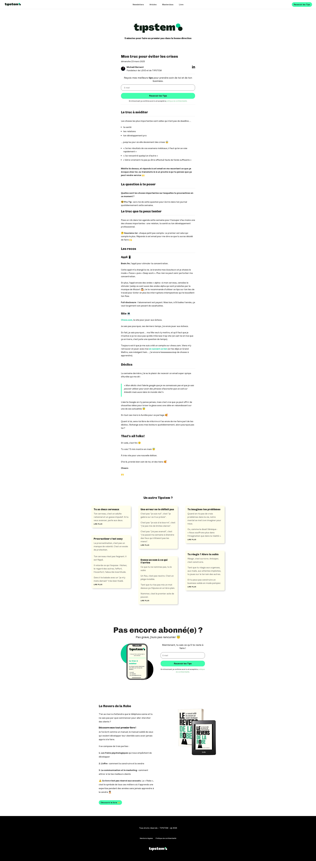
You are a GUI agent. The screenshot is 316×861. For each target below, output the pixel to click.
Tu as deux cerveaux (106, 509)
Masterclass (167, 5)
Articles (153, 5)
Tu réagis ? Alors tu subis (203, 554)
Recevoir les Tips (302, 4)
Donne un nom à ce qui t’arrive (154, 561)
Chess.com (126, 319)
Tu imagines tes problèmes (204, 509)
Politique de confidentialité (166, 838)
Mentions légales (146, 838)
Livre (181, 5)
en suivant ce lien (158, 348)
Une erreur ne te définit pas (157, 509)
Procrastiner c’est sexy (108, 538)
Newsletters (138, 5)
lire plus (98, 523)
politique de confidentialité (176, 101)
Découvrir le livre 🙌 (110, 802)
